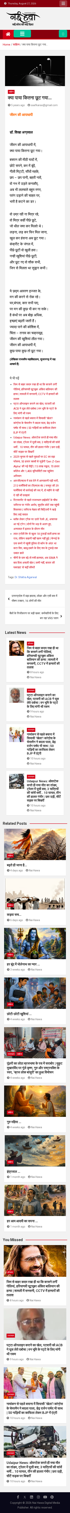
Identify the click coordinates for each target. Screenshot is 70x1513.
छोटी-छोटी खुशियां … (19, 1014)
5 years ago (18, 105)
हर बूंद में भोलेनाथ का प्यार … (23, 964)
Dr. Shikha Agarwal (26, 577)
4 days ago (16, 870)
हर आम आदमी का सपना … (22, 1221)
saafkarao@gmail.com (44, 105)
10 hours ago (38, 758)
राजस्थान (31, 690)
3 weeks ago (17, 969)
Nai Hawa (35, 677)
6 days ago (16, 920)
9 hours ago (37, 711)
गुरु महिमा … (14, 1122)
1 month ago (17, 1176)
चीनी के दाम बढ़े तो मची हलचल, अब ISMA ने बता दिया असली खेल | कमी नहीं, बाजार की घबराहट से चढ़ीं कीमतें (35, 562)
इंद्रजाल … (13, 1172)
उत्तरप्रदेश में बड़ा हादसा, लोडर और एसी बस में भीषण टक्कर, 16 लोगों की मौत (34, 598)
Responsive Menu (63, 3)
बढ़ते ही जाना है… (17, 865)
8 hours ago (37, 672)
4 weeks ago (17, 1019)
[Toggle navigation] (22, 33)
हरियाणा (30, 643)
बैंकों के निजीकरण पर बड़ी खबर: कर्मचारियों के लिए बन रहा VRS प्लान (34, 616)
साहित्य (11, 92)
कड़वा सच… (14, 915)
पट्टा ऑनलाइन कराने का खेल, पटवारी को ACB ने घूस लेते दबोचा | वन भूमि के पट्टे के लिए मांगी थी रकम (35, 408)
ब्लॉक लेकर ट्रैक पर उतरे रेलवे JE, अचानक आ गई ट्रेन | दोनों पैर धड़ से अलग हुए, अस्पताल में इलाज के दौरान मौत (35, 524)
